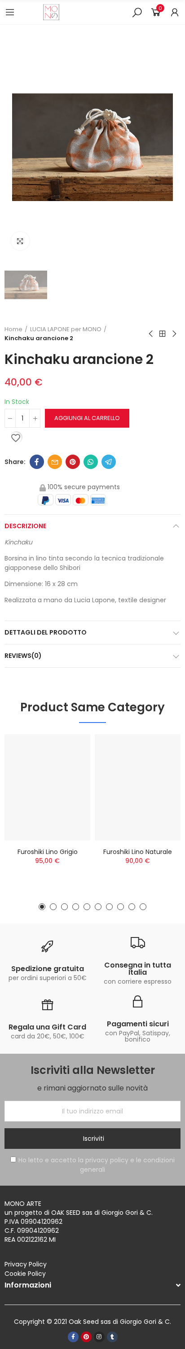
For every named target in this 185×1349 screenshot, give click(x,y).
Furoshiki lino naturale (137, 851)
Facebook (37, 462)
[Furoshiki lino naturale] (138, 787)
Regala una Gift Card (47, 1027)
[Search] (137, 12)
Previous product (151, 333)
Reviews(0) (23, 655)
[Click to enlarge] (20, 241)
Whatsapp (91, 462)
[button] (42, 906)
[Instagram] (99, 1336)
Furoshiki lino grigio (48, 851)
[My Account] (175, 12)
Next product (174, 333)
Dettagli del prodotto (45, 632)
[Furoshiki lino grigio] (47, 787)
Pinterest (73, 462)
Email (55, 462)
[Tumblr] (112, 1336)
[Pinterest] (86, 1336)
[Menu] (9, 12)
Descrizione (25, 525)
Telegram (108, 462)
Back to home (162, 333)
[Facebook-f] (73, 1336)
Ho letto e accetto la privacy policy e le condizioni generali (96, 1165)
